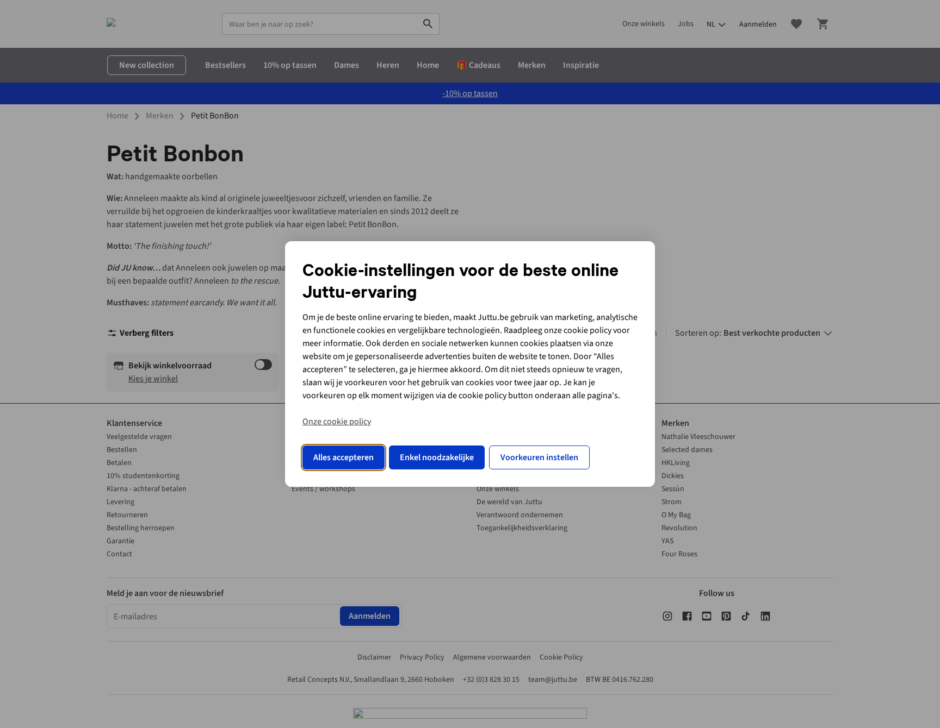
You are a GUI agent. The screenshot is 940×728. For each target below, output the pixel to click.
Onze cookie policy (336, 422)
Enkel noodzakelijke (437, 457)
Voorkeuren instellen (539, 457)
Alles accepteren (343, 457)
